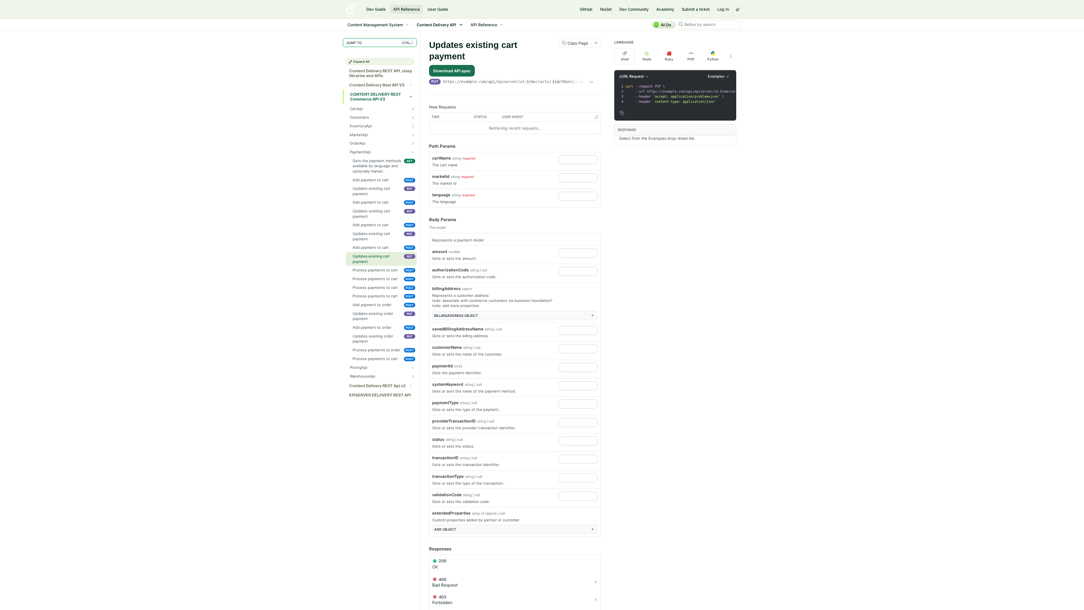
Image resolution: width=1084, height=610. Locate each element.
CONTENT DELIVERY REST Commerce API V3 (375, 96)
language (441, 194)
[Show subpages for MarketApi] (413, 135)
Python (713, 59)
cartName (441, 158)
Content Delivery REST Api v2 (377, 385)
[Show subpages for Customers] (413, 117)
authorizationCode (450, 269)
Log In (723, 9)
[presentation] (720, 94)
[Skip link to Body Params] (425, 219)
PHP (690, 59)
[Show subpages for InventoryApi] (413, 126)
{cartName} (563, 81)
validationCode (447, 494)
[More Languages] (730, 56)
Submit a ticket (696, 9)
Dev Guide (376, 9)
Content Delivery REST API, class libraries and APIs (380, 73)
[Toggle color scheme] (737, 9)
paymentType (445, 402)
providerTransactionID (454, 421)
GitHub (586, 9)
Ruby (669, 59)
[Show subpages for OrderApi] (413, 143)
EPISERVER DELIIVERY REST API (380, 395)
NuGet (606, 9)
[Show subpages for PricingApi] (413, 367)
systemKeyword (447, 384)
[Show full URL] (591, 82)
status (438, 439)
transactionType (448, 476)
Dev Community (634, 9)
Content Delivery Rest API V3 (377, 84)
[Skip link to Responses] (425, 549)
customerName (447, 347)
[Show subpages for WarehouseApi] (413, 376)
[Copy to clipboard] (598, 82)
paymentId (442, 365)
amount (439, 251)
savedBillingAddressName (457, 328)
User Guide (437, 9)
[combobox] (578, 159)
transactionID (445, 457)
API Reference (406, 9)
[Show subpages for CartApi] (413, 109)
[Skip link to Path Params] (425, 146)
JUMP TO (379, 43)
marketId (440, 176)
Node (646, 59)
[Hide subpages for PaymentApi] (413, 152)
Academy (665, 9)
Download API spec (452, 70)
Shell (625, 59)
